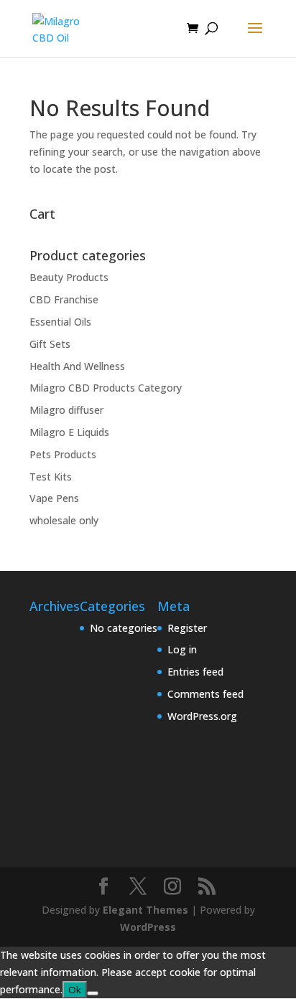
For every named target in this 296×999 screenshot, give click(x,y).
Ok (74, 989)
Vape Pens (54, 498)
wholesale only (63, 520)
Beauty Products (68, 277)
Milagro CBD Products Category (105, 387)
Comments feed (205, 694)
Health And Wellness (77, 366)
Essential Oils (60, 321)
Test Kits (50, 476)
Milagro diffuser (66, 410)
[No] (92, 993)
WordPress (148, 927)
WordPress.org (202, 716)
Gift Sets (49, 344)
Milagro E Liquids (69, 432)
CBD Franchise (63, 299)
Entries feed (195, 671)
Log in (182, 649)
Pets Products (62, 454)
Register (187, 628)
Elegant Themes (145, 910)
